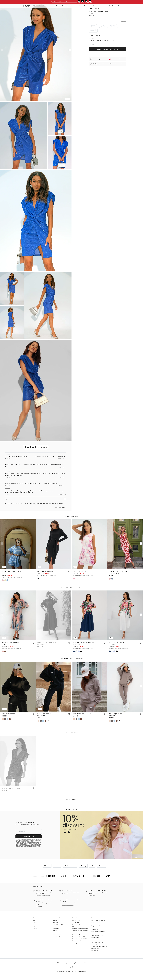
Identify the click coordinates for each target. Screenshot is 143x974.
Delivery (55, 920)
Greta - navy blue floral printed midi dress (83, 643)
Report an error (57, 934)
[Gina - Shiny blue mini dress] (60, 118)
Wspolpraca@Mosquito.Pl (98, 931)
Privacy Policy (36, 844)
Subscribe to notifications (43, 895)
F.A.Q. (54, 926)
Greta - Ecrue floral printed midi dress (118, 643)
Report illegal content (60, 507)
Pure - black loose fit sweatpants (44, 714)
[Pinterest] (66, 962)
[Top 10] (18, 686)
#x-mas (57, 866)
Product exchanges (58, 924)
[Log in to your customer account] (109, 6)
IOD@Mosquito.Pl (95, 937)
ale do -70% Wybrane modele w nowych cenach (64, 2)
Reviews (55, 930)
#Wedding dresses (70, 866)
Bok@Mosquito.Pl (95, 926)
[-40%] (18, 615)
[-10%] (53, 544)
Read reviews (91, 895)
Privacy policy (76, 920)
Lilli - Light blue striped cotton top (12, 572)
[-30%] (18, 544)
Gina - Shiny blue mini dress (11, 788)
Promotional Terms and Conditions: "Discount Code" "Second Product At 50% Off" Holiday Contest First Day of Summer (79, 939)
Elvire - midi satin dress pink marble (11, 643)
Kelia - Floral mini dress (80, 571)
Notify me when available (106, 49)
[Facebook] (58, 962)
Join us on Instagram (67, 905)
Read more (39, 906)
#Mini (92, 866)
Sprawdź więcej (71, 809)
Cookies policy (76, 922)
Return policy (75, 926)
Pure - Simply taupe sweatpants (115, 714)
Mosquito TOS (76, 924)
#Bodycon (101, 866)
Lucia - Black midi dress (45, 571)
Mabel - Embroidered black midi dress (46, 643)
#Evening (83, 866)
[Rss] (84, 962)
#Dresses (47, 866)
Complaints (56, 928)
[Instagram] (74, 962)
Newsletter (55, 922)
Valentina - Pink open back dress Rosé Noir (118, 572)
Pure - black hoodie (8, 714)
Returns (55, 939)
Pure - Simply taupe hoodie (82, 714)
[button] (112, 6)
